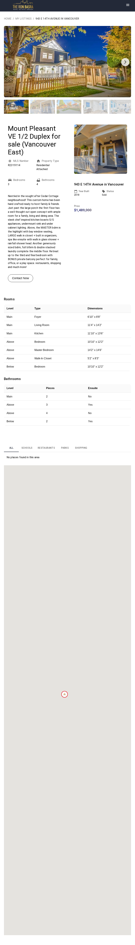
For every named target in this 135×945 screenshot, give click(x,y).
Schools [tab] (26, 448)
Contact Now (20, 278)
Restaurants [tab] (46, 448)
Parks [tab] (65, 448)
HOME (8, 18)
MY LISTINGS (23, 18)
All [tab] (11, 448)
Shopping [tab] (81, 448)
